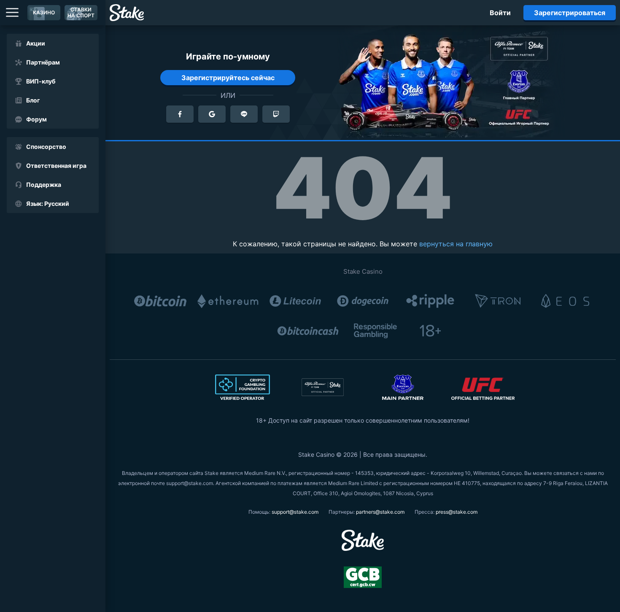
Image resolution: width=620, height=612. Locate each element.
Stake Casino (363, 271)
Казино (44, 12)
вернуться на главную (456, 244)
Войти (500, 12)
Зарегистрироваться (569, 12)
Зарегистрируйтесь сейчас (228, 77)
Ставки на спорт (80, 12)
